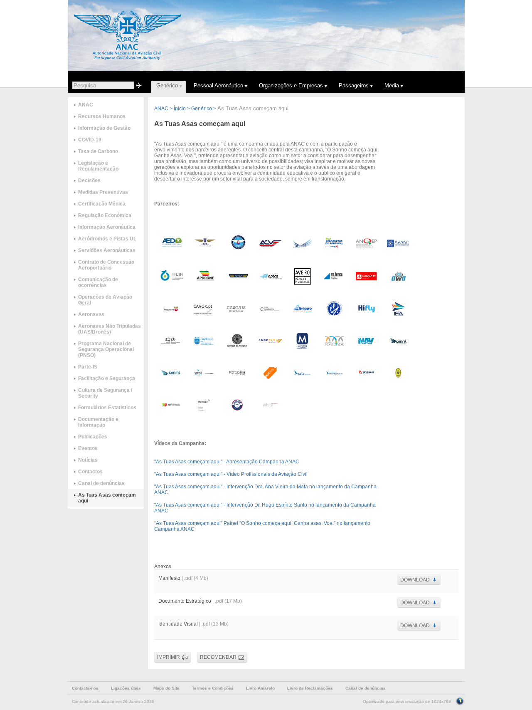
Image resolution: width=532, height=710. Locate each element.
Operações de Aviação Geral (105, 300)
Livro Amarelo (260, 688)
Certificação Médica (102, 204)
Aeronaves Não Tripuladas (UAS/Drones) (109, 329)
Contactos (90, 472)
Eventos (88, 448)
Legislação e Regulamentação (98, 166)
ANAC (85, 105)
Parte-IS (87, 367)
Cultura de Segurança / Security (105, 393)
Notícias (88, 460)
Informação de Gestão (104, 128)
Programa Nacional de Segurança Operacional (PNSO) (106, 349)
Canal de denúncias (101, 483)
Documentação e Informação (98, 422)
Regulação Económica (104, 215)
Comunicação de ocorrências (98, 282)
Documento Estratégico (185, 601)
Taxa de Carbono (98, 151)
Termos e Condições (213, 688)
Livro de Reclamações (310, 688)
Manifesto (169, 578)
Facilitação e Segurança (106, 378)
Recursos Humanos (102, 116)
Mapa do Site (166, 688)
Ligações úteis (126, 688)
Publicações (92, 437)
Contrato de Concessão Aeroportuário (106, 265)
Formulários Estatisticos (107, 408)
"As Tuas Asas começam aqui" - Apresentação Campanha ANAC (226, 462)
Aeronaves (91, 314)
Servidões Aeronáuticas (106, 250)
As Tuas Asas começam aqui (107, 498)
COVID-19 (89, 140)
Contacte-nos (85, 688)
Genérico (201, 108)
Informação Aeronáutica (106, 227)
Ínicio (180, 108)
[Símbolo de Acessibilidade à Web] (460, 700)
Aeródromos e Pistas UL (107, 239)
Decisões (89, 180)
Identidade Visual (178, 624)
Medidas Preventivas (103, 192)
